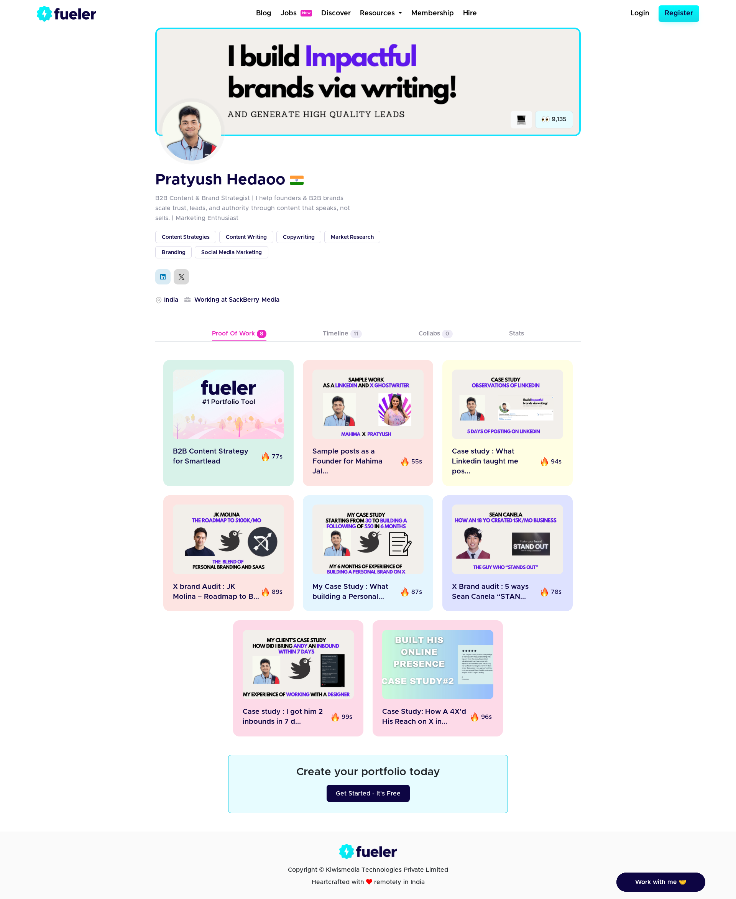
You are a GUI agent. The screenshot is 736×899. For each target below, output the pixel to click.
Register (679, 13)
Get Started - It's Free (368, 794)
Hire (470, 13)
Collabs (434, 333)
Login (640, 13)
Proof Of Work (237, 333)
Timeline (340, 333)
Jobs (295, 13)
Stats (516, 333)
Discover (336, 13)
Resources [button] (378, 13)
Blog (263, 13)
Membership (432, 13)
